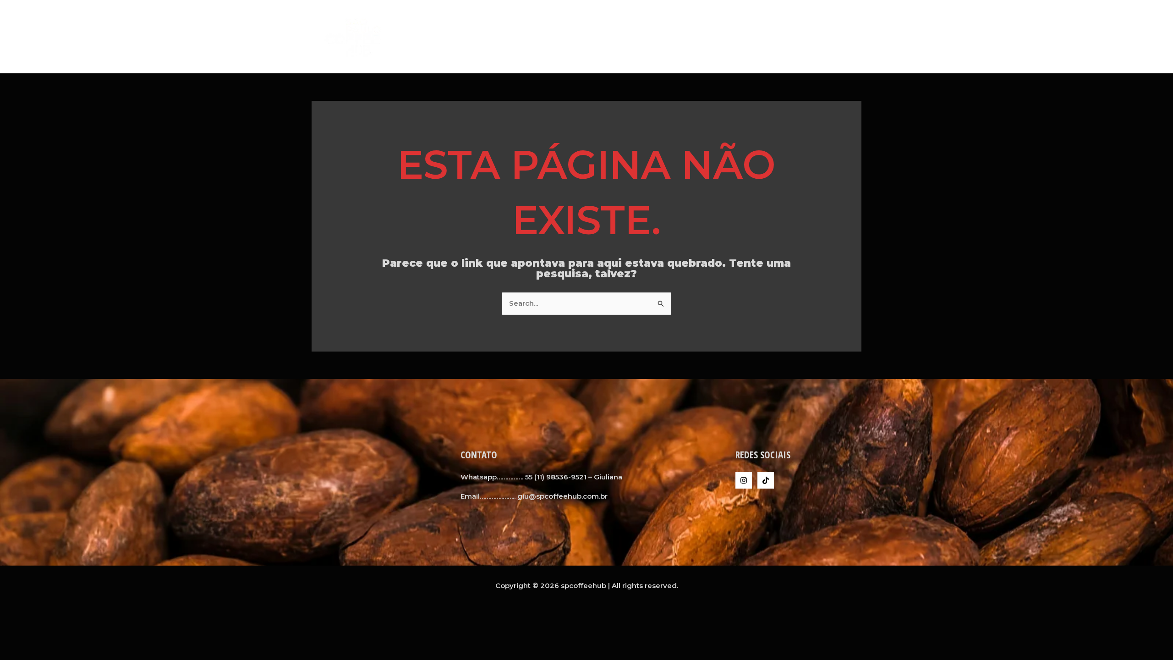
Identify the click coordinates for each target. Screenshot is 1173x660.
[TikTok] (765, 480)
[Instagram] (743, 480)
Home (661, 36)
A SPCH (696, 36)
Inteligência (832, 36)
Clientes (782, 36)
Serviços (737, 36)
